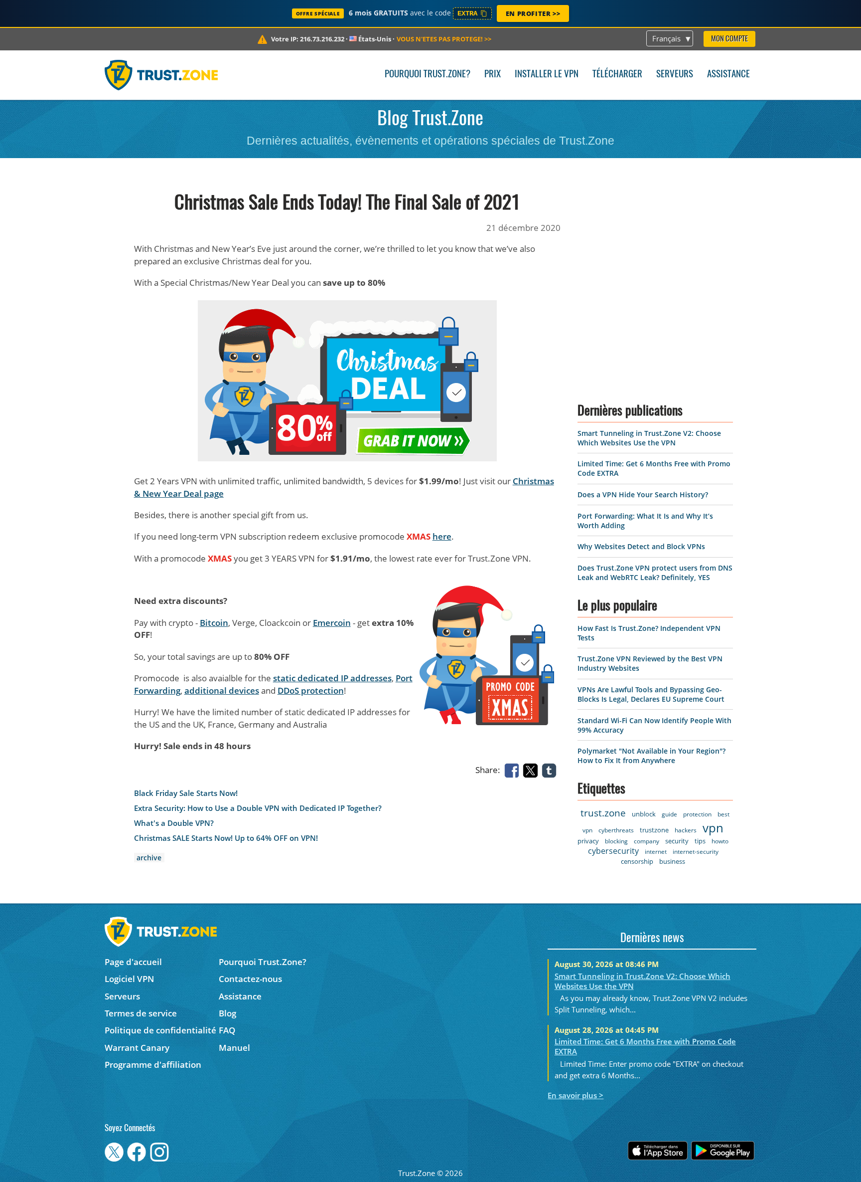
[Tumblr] (551, 769)
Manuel (234, 1047)
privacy (588, 840)
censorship (637, 861)
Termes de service (141, 1013)
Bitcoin (214, 622)
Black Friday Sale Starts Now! (186, 793)
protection (697, 814)
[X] (532, 769)
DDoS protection (311, 690)
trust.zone (603, 812)
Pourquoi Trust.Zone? (427, 74)
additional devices (221, 690)
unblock (644, 813)
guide (669, 814)
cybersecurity (613, 850)
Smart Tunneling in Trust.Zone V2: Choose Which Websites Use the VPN (649, 437)
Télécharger (617, 74)
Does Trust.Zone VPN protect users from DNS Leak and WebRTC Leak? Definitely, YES (654, 572)
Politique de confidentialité (160, 1030)
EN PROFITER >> (533, 13)
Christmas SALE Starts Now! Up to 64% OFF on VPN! (226, 838)
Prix (492, 74)
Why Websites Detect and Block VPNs (641, 546)
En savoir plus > (575, 1095)
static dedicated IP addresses (332, 678)
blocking (616, 841)
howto (720, 841)
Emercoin (332, 622)
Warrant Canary (137, 1047)
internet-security (695, 851)
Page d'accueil (133, 962)
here (441, 536)
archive (149, 857)
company (646, 841)
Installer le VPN (546, 74)
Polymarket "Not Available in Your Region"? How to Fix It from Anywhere (651, 755)
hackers (686, 830)
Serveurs (674, 74)
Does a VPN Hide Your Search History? (642, 494)
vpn (713, 827)
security (677, 840)
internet (656, 851)
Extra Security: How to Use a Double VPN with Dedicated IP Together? (258, 808)
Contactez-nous (250, 979)
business (672, 861)
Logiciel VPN (129, 979)
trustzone (654, 829)
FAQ (227, 1030)
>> (444, 38)
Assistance (728, 74)
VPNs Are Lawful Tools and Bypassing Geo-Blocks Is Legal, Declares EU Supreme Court (650, 694)
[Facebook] (513, 769)
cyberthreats (616, 830)
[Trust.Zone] (161, 74)
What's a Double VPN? (174, 823)
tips (700, 840)
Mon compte (729, 39)
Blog (227, 1013)
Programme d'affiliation (153, 1064)
